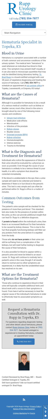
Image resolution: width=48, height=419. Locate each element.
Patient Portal (25, 24)
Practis (32, 413)
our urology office (34, 85)
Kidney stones (13, 129)
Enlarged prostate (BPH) (17, 134)
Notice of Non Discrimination (24, 409)
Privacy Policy (35, 406)
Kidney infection (14, 137)
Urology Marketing (20, 413)
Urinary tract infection (16, 118)
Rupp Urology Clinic (21, 327)
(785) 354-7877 (24, 341)
